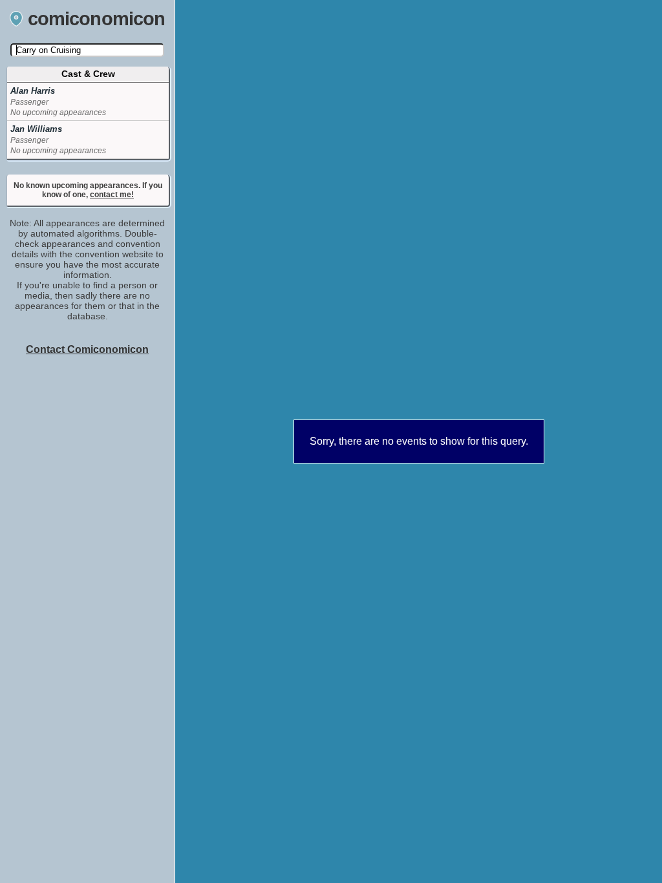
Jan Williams (36, 129)
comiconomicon (97, 18)
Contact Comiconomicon (87, 349)
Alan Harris (32, 91)
